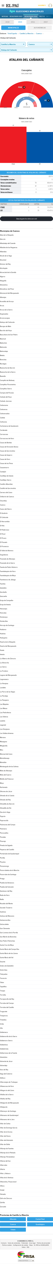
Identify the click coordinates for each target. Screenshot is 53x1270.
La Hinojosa (4, 683)
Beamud (3, 339)
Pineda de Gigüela (6, 845)
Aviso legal (32, 1243)
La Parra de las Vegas (7, 692)
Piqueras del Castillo (7, 849)
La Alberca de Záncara (8, 658)
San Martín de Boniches (8, 937)
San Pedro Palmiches (7, 941)
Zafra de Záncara (6, 1198)
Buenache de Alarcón (7, 368)
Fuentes (2, 584)
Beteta (2, 355)
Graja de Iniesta (5, 605)
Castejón (3, 472)
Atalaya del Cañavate (7, 322)
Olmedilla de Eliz (5, 808)
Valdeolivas (4, 1045)
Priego (2, 879)
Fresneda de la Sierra (7, 563)
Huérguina (3, 638)
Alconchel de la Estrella (8, 272)
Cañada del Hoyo (6, 397)
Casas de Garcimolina (7, 451)
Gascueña (3, 596)
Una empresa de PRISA (26, 1254)
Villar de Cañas (5, 1124)
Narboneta (3, 787)
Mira (1, 750)
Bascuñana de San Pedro (9, 335)
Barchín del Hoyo (6, 330)
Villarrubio (3, 1165)
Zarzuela (3, 1207)
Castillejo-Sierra (5, 480)
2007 (46, 22)
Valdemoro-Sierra (6, 1041)
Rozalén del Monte (6, 903)
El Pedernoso (4, 530)
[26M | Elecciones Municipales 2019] (26, 11)
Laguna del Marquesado (8, 675)
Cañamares (4, 405)
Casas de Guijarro (6, 455)
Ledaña (2, 721)
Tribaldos (3, 1020)
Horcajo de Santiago (7, 625)
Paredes (3, 837)
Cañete (2, 418)
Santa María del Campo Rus (9, 949)
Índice (24, 1247)
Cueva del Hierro (6, 509)
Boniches (3, 360)
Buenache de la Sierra (7, 372)
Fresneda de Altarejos (7, 559)
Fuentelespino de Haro (8, 571)
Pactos (42, 16)
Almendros (4, 285)
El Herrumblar (5, 521)
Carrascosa (4, 434)
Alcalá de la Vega (6, 256)
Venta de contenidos (14, 1243)
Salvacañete (4, 924)
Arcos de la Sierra (6, 310)
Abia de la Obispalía (7, 235)
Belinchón (3, 343)
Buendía (3, 376)
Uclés (2, 1024)
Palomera (3, 829)
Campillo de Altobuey (7, 380)
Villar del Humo (5, 1136)
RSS (28, 1247)
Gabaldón (3, 588)
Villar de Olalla (5, 1144)
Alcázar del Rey (5, 264)
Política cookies (7, 1245)
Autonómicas (40, 28)
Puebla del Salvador (7, 887)
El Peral (2, 534)
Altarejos (3, 297)
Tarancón (3, 978)
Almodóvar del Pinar (7, 289)
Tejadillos (3, 987)
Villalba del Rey (5, 1099)
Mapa (31, 1245)
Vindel (2, 1190)
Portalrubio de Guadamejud (9, 854)
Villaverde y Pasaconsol (8, 1182)
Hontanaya (4, 617)
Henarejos (3, 609)
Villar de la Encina (6, 1132)
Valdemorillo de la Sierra (8, 1036)
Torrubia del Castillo (7, 1007)
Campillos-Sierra (6, 389)
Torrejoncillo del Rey (7, 999)
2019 (7, 22)
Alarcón (2, 239)
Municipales (13, 28)
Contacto (4, 1243)
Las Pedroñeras (5, 712)
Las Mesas (3, 708)
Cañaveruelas (4, 413)
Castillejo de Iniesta (6, 476)
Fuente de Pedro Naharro (9, 567)
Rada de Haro (4, 895)
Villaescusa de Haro (7, 1086)
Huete (2, 650)
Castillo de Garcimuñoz (8, 488)
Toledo (13, 1230)
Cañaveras (3, 409)
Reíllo (2, 899)
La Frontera (4, 671)
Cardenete (3, 430)
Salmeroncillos (5, 920)
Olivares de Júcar (6, 791)
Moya (2, 783)
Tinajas (2, 991)
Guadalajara (40, 1224)
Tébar (2, 982)
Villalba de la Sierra (6, 1094)
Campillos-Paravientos (8, 384)
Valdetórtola (4, 1049)
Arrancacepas (5, 318)
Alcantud (3, 260)
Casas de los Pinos (6, 463)
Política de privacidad (43, 1243)
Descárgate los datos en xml (26, 219)
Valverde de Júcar (6, 1061)
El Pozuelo (3, 542)
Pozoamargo (4, 866)
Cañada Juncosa (6, 401)
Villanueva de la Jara (7, 1119)
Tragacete (3, 1011)
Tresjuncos (4, 1016)
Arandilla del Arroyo (7, 301)
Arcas (2, 306)
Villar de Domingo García (8, 1128)
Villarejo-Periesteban (7, 1157)
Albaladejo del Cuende (7, 243)
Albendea (3, 252)
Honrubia (3, 613)
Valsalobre (3, 1057)
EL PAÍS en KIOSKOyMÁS (41, 1245)
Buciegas (3, 364)
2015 (20, 22)
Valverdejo (3, 1065)
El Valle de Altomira (6, 551)
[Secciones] (3, 5)
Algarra (2, 276)
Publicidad (24, 1243)
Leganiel (3, 725)
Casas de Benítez (6, 443)
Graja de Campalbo (6, 600)
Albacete (13, 1219)
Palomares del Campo (7, 825)
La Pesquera (4, 700)
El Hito (2, 526)
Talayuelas (3, 974)
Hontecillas (4, 621)
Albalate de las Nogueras (8, 247)
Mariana (3, 737)
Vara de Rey (4, 1070)
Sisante (2, 962)
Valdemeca (4, 1032)
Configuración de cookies (20, 1245)
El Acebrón (4, 513)
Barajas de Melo (5, 326)
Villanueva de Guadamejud (9, 1115)
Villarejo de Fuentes (7, 1148)
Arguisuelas (4, 314)
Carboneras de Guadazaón (9, 426)
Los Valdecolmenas (6, 733)
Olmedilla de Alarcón (7, 804)
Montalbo (3, 762)
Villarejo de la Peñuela (7, 1153)
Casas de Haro (5, 459)
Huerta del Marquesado (8, 646)
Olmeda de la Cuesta (7, 796)
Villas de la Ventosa (6, 1178)
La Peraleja (4, 696)
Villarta (2, 1169)
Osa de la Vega (5, 812)
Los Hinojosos (5, 729)
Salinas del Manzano (7, 916)
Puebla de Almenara (7, 883)
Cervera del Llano (6, 492)
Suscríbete (42, 5)
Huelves (3, 634)
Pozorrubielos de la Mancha (9, 870)
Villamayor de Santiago (8, 1111)
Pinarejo (3, 841)
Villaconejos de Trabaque (9, 1082)
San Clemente (5, 928)
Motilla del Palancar (7, 779)
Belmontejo (4, 351)
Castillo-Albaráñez (6, 484)
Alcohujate (3, 268)
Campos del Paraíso (7, 393)
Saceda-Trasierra (6, 908)
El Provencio (4, 546)
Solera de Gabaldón (7, 966)
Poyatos (3, 862)
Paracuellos (4, 833)
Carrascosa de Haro (7, 438)
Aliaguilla (3, 281)
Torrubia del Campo (7, 1003)
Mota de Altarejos (6, 771)
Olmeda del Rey (5, 800)
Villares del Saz (5, 1161)
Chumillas (3, 501)
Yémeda (3, 1194)
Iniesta (2, 654)
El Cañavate (4, 517)
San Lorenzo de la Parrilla (9, 933)
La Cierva (3, 667)
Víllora (2, 1186)
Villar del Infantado (6, 1140)
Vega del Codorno (6, 1074)
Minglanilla (3, 746)
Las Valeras (4, 717)
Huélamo (3, 629)
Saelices (3, 912)
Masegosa (3, 742)
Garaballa (3, 592)
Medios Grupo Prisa (26, 1260)
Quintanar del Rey (6, 891)
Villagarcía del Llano (7, 1090)
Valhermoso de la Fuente (8, 1053)
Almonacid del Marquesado (9, 293)
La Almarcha (4, 663)
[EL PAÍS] (12, 5)
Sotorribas (3, 970)
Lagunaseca (4, 679)
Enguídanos (4, 555)
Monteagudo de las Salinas (9, 766)
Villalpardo (3, 1107)
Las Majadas (4, 704)
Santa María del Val (6, 957)
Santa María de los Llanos (9, 953)
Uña (1, 1028)
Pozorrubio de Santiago (8, 874)
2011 (33, 22)
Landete (3, 688)
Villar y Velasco (5, 1173)
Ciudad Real (40, 1219)
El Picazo (3, 538)
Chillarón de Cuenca (7, 497)
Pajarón (2, 816)
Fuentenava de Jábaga (8, 580)
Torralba (3, 995)
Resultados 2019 (31, 16)
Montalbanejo (4, 758)
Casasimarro (4, 467)
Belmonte (3, 347)
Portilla (2, 858)
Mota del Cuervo (5, 775)
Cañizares (3, 422)
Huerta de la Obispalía (7, 642)
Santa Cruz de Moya (7, 945)
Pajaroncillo (4, 820)
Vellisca (2, 1078)
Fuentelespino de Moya (8, 575)
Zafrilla (2, 1202)
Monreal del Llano (6, 754)
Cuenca (2, 505)
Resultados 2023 (16, 16)
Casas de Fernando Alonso (9, 447)
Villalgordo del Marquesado (9, 1103)
